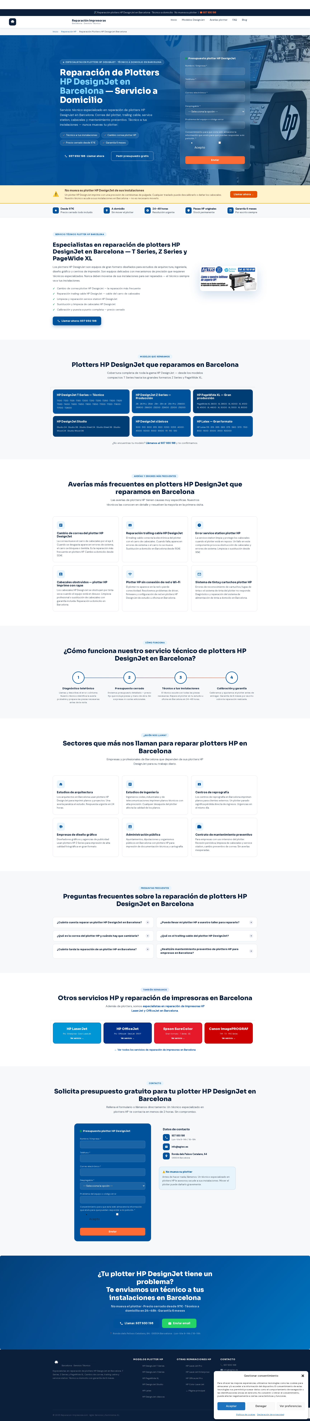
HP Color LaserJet (195, 1384)
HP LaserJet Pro (194, 1365)
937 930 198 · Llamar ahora (86, 156)
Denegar (261, 1406)
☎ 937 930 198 (208, 12)
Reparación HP (68, 31)
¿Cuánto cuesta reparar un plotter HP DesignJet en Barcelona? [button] (103, 922)
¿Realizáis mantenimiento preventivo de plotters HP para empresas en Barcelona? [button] (206, 951)
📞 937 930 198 (228, 1365)
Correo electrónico (196, 92)
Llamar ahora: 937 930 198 (79, 320)
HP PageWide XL (150, 1378)
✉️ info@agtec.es (229, 1369)
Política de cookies (245, 1414)
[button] (303, 1376)
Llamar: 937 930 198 (139, 1323)
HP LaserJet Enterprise (197, 1372)
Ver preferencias (291, 1406)
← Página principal (195, 1390)
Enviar (215, 160)
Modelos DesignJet (193, 19)
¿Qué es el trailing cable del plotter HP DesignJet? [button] (206, 935)
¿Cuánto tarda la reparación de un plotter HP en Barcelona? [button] (103, 949)
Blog (244, 19)
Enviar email (181, 1323)
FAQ (234, 19)
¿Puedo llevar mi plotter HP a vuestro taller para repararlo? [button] (206, 922)
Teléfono (190, 79)
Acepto (199, 147)
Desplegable (193, 106)
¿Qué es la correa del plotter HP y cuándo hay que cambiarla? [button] (103, 935)
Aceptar (231, 1406)
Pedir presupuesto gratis (132, 156)
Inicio (174, 19)
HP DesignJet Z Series (153, 1372)
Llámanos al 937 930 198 (160, 443)
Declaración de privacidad (270, 1414)
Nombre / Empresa (196, 65)
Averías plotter (218, 19)
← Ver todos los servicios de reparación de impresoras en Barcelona (155, 1049)
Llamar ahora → (244, 194)
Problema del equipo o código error (204, 119)
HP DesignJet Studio (152, 1384)
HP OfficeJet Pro (194, 1378)
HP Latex (146, 1390)
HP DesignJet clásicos (153, 1396)
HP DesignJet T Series (153, 1365)
